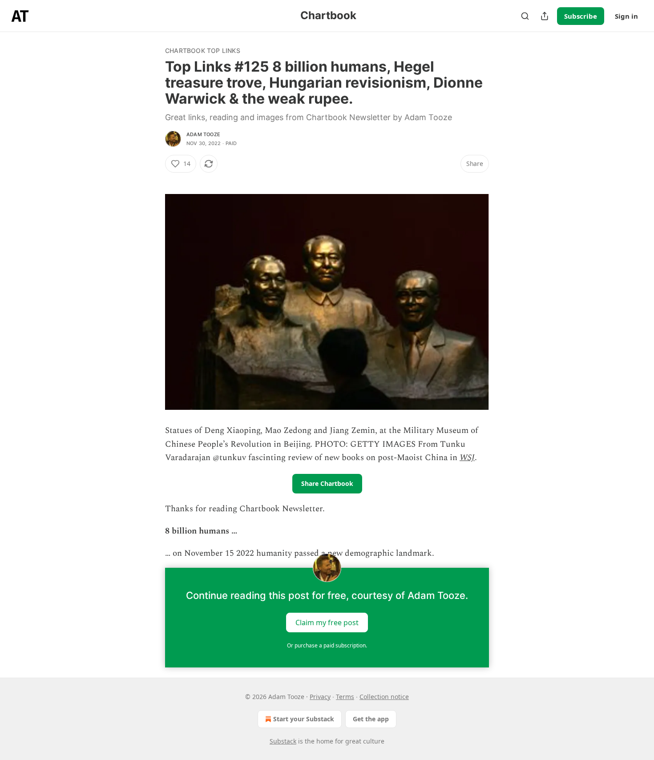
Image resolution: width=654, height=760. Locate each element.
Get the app (371, 719)
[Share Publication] (544, 16)
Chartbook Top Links (202, 50)
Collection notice (384, 696)
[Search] (525, 16)
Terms (345, 696)
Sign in (626, 16)
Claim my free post (327, 622)
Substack (283, 741)
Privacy (320, 696)
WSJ (467, 457)
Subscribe (580, 16)
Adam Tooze (203, 134)
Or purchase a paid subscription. (327, 645)
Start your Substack (303, 719)
